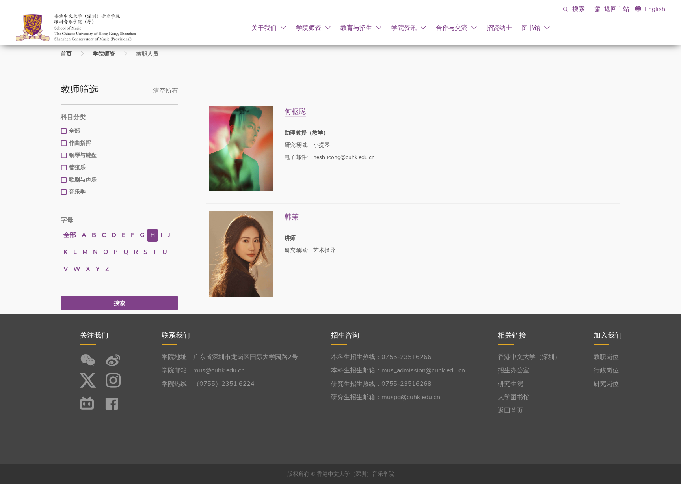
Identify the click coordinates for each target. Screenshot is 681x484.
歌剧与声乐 (83, 179)
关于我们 (264, 28)
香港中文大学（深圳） (529, 357)
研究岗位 (606, 383)
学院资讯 (404, 28)
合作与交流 (452, 28)
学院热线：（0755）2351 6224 (208, 383)
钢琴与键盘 (83, 155)
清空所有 (165, 90)
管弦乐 (77, 167)
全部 (74, 131)
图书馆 (531, 28)
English (655, 9)
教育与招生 (357, 28)
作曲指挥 (80, 143)
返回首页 (510, 410)
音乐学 (77, 192)
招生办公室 (513, 370)
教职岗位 (606, 357)
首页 (66, 54)
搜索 (578, 9)
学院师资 (309, 28)
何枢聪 (295, 111)
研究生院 (510, 383)
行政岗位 (606, 370)
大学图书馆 (513, 397)
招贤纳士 (499, 28)
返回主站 (616, 9)
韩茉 (292, 216)
